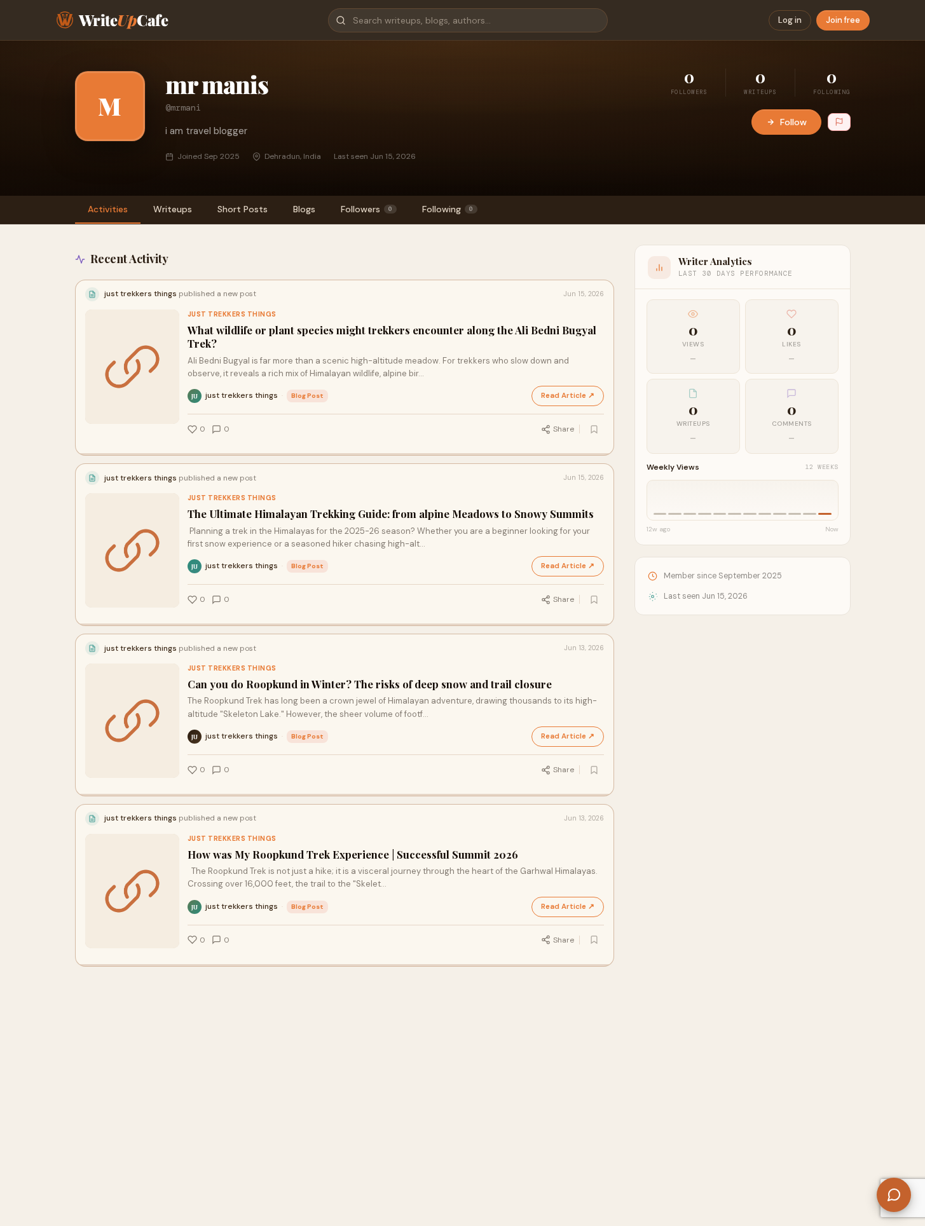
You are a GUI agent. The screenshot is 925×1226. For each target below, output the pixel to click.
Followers (366, 209)
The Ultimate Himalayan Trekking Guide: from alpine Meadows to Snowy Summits (391, 514)
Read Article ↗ (567, 395)
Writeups (172, 209)
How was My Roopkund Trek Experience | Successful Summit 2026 (353, 854)
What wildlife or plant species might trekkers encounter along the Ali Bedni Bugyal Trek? (392, 337)
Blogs (304, 209)
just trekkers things (232, 314)
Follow (793, 122)
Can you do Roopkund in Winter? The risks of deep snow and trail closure (370, 684)
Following (447, 209)
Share (563, 429)
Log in (790, 20)
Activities (108, 209)
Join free (843, 20)
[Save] (594, 429)
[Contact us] (894, 1195)
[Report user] (839, 122)
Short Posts (242, 209)
